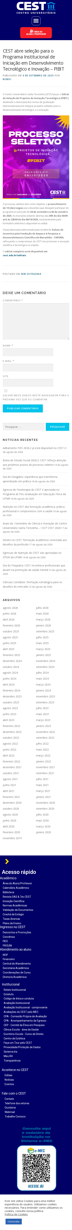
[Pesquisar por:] (24, 427)
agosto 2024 (10, 672)
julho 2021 (42, 779)
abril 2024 (8, 684)
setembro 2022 (45, 737)
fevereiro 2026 (11, 625)
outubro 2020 (11, 808)
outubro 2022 (11, 737)
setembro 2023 (45, 702)
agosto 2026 (10, 608)
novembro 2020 (45, 802)
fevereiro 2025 (11, 655)
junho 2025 (9, 643)
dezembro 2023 (12, 696)
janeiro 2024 (43, 690)
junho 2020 (9, 820)
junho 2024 (9, 678)
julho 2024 (42, 672)
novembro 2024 (45, 661)
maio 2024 (42, 678)
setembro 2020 (45, 808)
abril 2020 (8, 826)
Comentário (13, 300)
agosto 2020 (10, 814)
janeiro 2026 (43, 625)
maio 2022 (42, 749)
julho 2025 (42, 637)
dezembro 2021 (12, 767)
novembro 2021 (45, 767)
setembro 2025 (45, 631)
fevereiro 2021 (11, 797)
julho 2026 (42, 608)
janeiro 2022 (43, 761)
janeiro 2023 (43, 726)
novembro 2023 (45, 696)
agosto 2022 (10, 743)
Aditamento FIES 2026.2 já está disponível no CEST (33, 448)
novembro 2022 (45, 732)
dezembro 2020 (12, 802)
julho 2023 (42, 708)
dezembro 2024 (12, 661)
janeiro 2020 (43, 832)
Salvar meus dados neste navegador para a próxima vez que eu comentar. (36, 397)
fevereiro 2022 (11, 761)
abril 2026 (8, 619)
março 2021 (43, 791)
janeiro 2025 (43, 655)
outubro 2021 (11, 773)
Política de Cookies (16, 1214)
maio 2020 (42, 820)
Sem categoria (31, 274)
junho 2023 (9, 714)
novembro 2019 (12, 838)
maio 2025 (42, 643)
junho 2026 (9, 613)
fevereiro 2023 (11, 726)
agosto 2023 (10, 708)
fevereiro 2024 (11, 690)
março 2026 (43, 619)
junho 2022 (9, 749)
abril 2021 (8, 791)
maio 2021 (42, 785)
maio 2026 (42, 613)
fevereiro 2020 (11, 832)
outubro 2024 (11, 667)
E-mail (8, 361)
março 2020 (43, 826)
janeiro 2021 (43, 797)
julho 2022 (42, 743)
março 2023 (43, 720)
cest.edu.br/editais (14, 255)
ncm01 (7, 79)
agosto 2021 (10, 779)
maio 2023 (42, 714)
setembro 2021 (45, 773)
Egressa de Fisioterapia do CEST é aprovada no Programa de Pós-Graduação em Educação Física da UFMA (34, 494)
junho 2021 (9, 785)
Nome (8, 345)
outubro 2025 (11, 631)
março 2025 (43, 649)
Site (5, 376)
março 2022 (43, 755)
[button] (36, 21)
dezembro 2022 (12, 732)
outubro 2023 (11, 702)
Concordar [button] (14, 1221)
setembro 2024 (45, 667)
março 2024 (43, 684)
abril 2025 (8, 649)
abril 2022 (8, 755)
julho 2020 (42, 814)
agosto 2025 (10, 637)
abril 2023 (8, 720)
